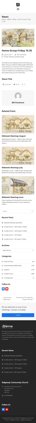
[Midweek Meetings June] (18, 185)
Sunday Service (8, 274)
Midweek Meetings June (12, 197)
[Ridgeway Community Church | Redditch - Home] (7, 326)
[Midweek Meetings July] (18, 155)
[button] (18, 9)
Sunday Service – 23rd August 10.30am (15, 231)
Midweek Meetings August (14, 136)
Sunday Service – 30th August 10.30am (15, 227)
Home (4, 19)
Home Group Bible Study (6, 299)
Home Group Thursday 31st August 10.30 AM (24, 299)
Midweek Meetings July (12, 167)
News (9, 19)
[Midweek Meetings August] (18, 124)
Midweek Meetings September (13, 223)
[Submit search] (32, 211)
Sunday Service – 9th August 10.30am (15, 239)
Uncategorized (8, 278)
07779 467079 (8, 395)
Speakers (7, 270)
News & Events (8, 261)
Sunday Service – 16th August (13, 235)
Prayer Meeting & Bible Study (14, 57)
